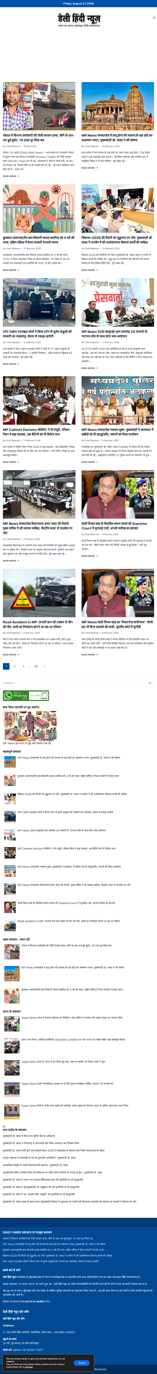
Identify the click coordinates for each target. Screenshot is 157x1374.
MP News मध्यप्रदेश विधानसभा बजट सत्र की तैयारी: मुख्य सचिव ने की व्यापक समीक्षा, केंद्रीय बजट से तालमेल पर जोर (38, 528)
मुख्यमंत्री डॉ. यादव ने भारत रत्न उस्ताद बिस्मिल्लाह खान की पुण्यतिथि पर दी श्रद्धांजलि (43, 1179)
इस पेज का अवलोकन (35, 1301)
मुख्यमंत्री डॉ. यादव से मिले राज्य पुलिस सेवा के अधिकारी (29, 1136)
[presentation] (39, 106)
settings (29, 1367)
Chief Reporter (13, 146)
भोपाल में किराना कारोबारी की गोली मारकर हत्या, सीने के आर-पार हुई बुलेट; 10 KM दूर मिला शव (48, 1238)
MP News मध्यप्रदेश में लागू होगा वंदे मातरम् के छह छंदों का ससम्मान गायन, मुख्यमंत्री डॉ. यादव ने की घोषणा (54, 1244)
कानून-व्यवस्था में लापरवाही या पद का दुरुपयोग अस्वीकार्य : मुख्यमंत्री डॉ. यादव (39, 1157)
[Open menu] (154, 17)
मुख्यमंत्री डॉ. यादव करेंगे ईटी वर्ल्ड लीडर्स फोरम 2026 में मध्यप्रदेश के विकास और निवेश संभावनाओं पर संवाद (53, 1150)
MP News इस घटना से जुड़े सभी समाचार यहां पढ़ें (27, 743)
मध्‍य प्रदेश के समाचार (15, 1130)
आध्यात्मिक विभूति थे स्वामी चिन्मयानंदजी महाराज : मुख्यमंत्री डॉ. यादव (35, 1165)
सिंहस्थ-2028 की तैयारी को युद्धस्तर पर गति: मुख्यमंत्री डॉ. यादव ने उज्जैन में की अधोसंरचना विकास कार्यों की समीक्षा (57, 1255)
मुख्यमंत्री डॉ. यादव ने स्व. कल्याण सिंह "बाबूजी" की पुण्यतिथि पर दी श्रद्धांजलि (39, 1194)
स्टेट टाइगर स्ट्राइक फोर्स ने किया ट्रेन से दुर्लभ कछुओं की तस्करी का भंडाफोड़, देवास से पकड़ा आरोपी (50, 1261)
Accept (81, 1362)
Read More (11, 176)
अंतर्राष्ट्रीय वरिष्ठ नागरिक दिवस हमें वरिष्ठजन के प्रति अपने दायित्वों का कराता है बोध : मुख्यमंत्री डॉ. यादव (52, 1172)
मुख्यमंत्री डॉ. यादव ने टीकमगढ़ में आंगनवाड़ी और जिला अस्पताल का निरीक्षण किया (41, 1143)
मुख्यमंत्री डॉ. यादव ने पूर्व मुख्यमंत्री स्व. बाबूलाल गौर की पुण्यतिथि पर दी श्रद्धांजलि (41, 1187)
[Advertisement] (78, 51)
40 (36, 666)
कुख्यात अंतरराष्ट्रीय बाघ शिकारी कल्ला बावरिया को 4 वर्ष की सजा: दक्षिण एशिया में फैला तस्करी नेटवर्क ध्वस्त (53, 1249)
